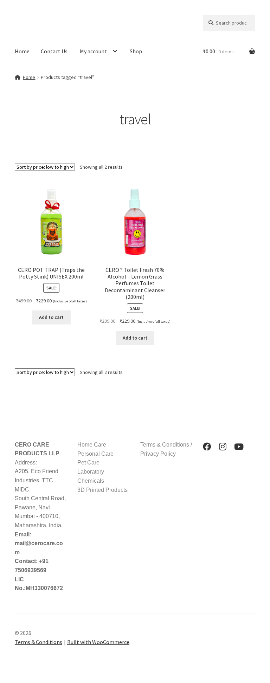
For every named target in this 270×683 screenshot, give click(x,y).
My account (93, 51)
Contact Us (54, 51)
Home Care (91, 445)
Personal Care (95, 454)
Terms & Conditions (38, 641)
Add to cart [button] (51, 317)
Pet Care (88, 463)
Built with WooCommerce (98, 641)
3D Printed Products (102, 490)
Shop (136, 51)
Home (22, 51)
